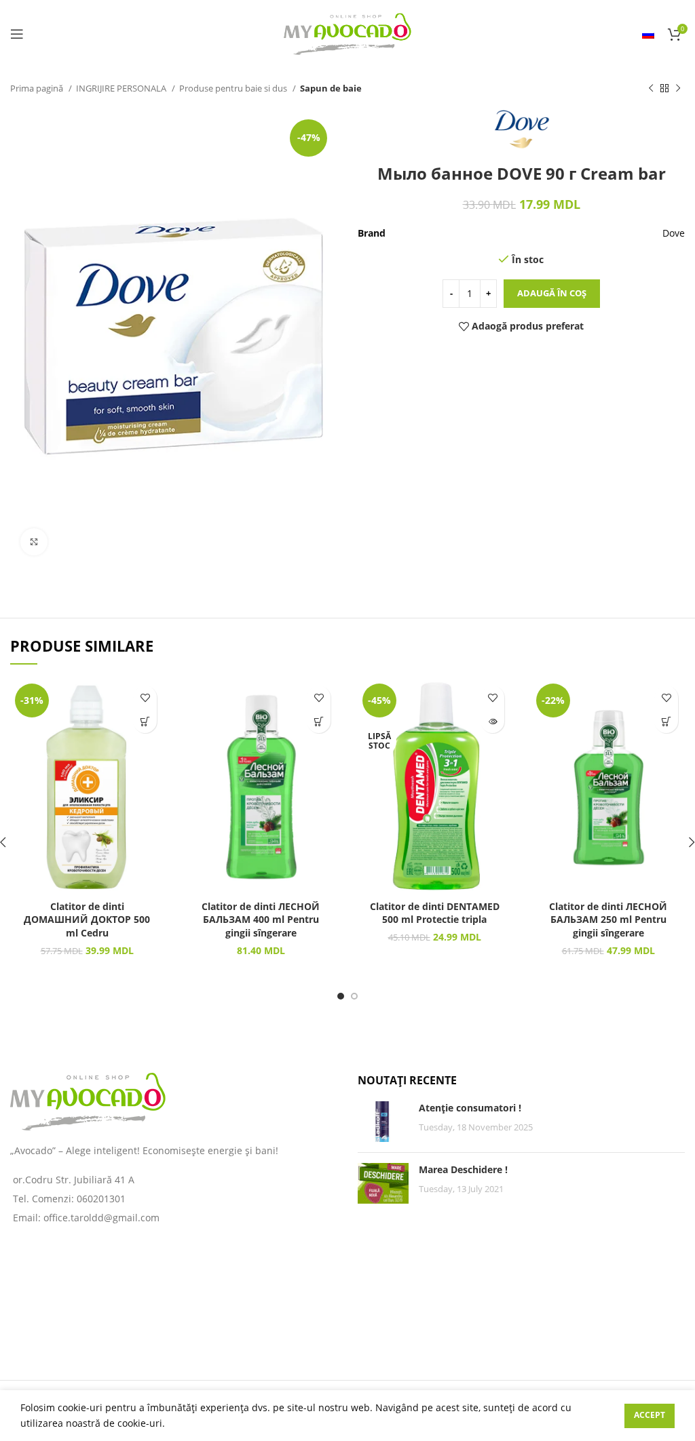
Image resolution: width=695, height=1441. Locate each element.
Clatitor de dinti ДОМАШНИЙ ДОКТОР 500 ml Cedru (87, 919)
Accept (649, 1415)
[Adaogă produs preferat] (145, 697)
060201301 (101, 1198)
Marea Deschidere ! (463, 1169)
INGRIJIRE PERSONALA (122, 88)
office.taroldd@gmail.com (101, 1217)
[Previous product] (651, 89)
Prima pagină (37, 88)
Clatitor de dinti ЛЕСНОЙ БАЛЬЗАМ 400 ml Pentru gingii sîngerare (261, 919)
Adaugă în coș (551, 293)
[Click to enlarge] (34, 541)
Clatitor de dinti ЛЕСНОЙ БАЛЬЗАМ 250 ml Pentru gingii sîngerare (608, 919)
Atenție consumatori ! (470, 1107)
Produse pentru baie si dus (234, 88)
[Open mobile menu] (17, 33)
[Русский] (648, 33)
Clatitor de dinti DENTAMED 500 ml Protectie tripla (435, 913)
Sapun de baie (331, 88)
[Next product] (678, 89)
